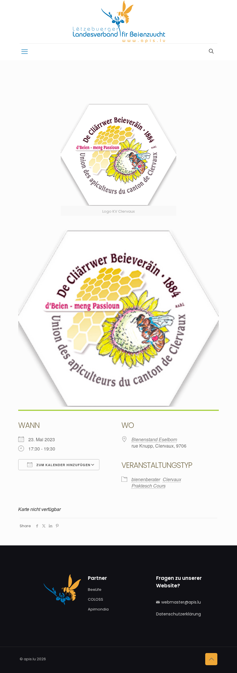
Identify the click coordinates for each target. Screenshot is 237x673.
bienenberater (146, 479)
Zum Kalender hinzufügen (62, 465)
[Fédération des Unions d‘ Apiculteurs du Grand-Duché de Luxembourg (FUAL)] (118, 21)
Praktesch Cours (149, 485)
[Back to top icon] (211, 659)
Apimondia (98, 609)
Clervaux (172, 479)
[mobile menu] (24, 52)
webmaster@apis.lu (181, 602)
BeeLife (94, 589)
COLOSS (95, 599)
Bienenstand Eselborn (154, 439)
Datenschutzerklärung (178, 614)
